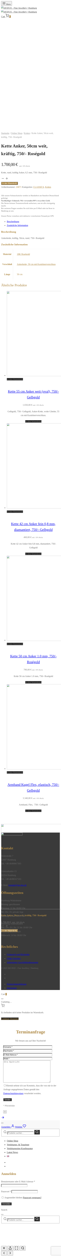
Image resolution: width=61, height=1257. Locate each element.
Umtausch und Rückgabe (18, 954)
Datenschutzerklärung (16, 984)
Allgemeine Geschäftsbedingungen (22, 962)
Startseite (5, 133)
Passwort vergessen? (32, 1197)
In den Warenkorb (9, 183)
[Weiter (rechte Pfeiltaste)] (10, 1253)
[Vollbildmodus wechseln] (16, 1248)
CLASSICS (38, 187)
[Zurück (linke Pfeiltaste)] (4, 1253)
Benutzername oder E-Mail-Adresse (18, 1181)
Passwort (6, 1191)
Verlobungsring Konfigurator (20, 1148)
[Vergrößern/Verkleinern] (23, 1248)
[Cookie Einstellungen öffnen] (22, 1244)
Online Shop (16, 133)
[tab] (33, 221)
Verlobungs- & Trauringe (18, 1144)
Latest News (12, 1152)
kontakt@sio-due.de (18, 885)
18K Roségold (23, 254)
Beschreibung (13, 221)
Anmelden (6, 1204)
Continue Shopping (10, 1019)
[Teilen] (10, 1248)
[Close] (2, 998)
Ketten (27, 133)
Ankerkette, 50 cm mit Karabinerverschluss (36, 264)
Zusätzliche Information (17, 225)
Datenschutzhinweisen (13, 1093)
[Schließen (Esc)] (4, 1248)
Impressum (12, 988)
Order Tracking (14, 958)
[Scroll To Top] (3, 1118)
